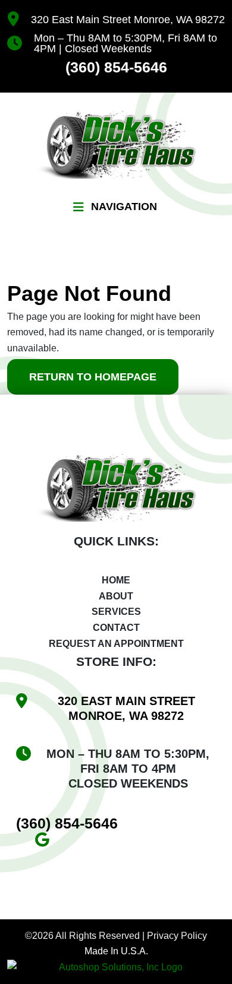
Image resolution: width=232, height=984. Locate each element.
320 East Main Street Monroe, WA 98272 (128, 20)
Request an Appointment (116, 644)
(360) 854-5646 (116, 67)
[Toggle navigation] (78, 207)
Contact (116, 628)
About (116, 596)
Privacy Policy (177, 936)
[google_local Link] (46, 842)
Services (116, 612)
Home (116, 580)
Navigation (124, 206)
